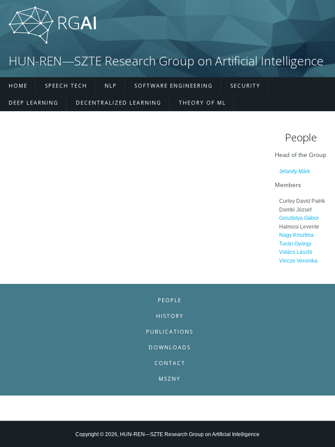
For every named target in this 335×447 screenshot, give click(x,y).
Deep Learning (33, 102)
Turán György (295, 244)
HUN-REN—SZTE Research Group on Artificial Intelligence (166, 60)
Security (245, 85)
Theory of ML (202, 102)
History (170, 316)
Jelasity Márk (294, 171)
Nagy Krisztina (296, 235)
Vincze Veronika (298, 261)
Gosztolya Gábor (299, 218)
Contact (169, 363)
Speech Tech (66, 85)
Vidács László (295, 252)
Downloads (170, 347)
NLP (111, 85)
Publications (169, 331)
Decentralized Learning (118, 102)
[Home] (52, 42)
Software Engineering (173, 85)
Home (18, 85)
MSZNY (170, 378)
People (169, 300)
